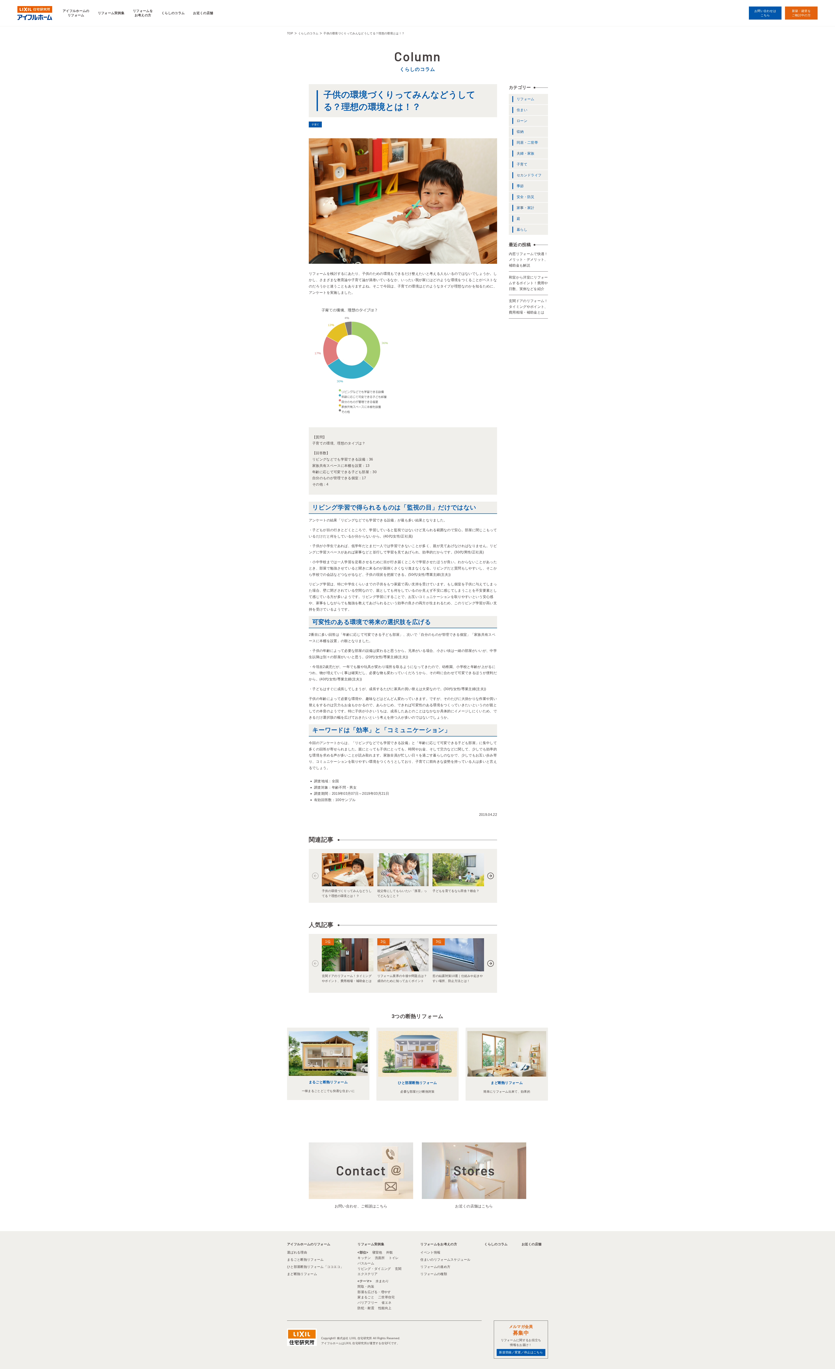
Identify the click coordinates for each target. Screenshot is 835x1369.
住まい (522, 110)
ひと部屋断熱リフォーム (417, 1083)
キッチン (364, 1258)
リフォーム (525, 99)
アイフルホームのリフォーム (76, 13)
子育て (522, 164)
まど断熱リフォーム (507, 1083)
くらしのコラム (173, 13)
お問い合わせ (765, 13)
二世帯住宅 (386, 1297)
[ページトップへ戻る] (821, 1358)
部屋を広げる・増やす (374, 1292)
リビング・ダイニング (374, 1268)
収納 (520, 132)
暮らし (522, 229)
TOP (290, 33)
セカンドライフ (529, 175)
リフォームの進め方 (435, 1267)
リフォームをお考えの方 (143, 13)
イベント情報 (430, 1252)
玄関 (398, 1268)
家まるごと (365, 1297)
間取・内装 (365, 1286)
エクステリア (367, 1274)
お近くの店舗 (203, 13)
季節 (520, 186)
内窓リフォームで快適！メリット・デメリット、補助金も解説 (528, 259)
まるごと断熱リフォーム (328, 1082)
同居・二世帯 (527, 142)
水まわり (382, 1281)
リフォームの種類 (433, 1274)
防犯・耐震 (365, 1308)
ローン (522, 121)
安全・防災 (525, 197)
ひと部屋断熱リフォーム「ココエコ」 (315, 1267)
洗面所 (380, 1258)
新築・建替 (801, 13)
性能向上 (384, 1308)
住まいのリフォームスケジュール (445, 1259)
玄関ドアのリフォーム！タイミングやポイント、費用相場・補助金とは (528, 306)
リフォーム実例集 (111, 13)
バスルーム (365, 1263)
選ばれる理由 (297, 1252)
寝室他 (377, 1252)
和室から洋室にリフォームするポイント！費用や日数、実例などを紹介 (528, 283)
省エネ (386, 1302)
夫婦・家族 (525, 153)
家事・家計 (525, 208)
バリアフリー (367, 1302)
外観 (389, 1252)
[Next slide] (490, 876)
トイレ (394, 1258)
